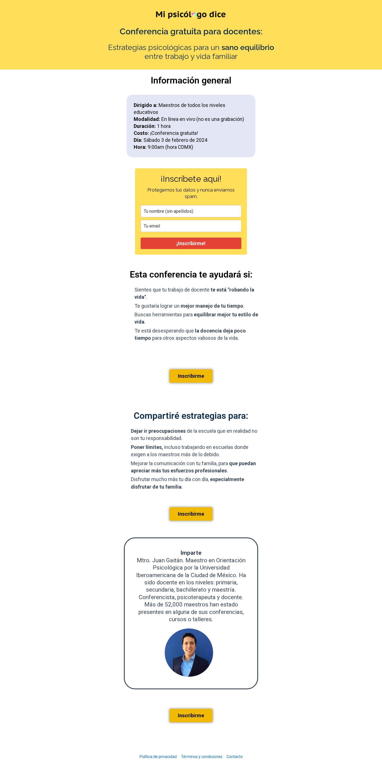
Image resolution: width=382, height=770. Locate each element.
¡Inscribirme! (191, 243)
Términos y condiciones (201, 756)
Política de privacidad (158, 756)
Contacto (235, 756)
